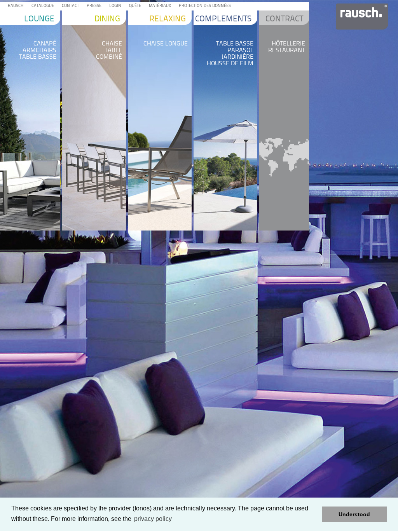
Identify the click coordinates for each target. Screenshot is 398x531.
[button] (314, 514)
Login (114, 6)
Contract (284, 19)
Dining (107, 19)
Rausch (14, 6)
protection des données (203, 6)
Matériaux (159, 6)
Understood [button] (354, 514)
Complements (223, 19)
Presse (92, 6)
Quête (134, 6)
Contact (69, 6)
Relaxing (167, 19)
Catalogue (41, 6)
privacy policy (153, 518)
